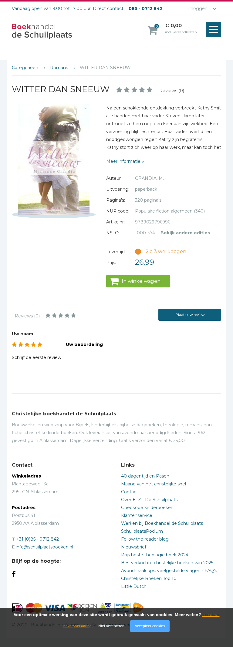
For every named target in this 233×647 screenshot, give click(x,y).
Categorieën (25, 67)
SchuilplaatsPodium (142, 531)
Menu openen (213, 29)
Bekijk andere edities (185, 233)
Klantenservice (136, 515)
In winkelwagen (141, 281)
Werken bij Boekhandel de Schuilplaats (162, 523)
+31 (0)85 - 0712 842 (37, 539)
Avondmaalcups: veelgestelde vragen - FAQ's (169, 570)
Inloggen (198, 8)
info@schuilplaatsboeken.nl (44, 547)
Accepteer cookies (150, 626)
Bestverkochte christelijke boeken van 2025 (167, 562)
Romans (59, 67)
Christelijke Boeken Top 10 (149, 578)
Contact (129, 491)
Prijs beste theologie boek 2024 (154, 555)
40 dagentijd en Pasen (145, 476)
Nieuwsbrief (133, 547)
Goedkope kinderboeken (147, 507)
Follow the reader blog (145, 539)
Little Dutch (134, 586)
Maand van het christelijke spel (153, 484)
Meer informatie (123, 161)
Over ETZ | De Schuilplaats (149, 499)
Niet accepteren (111, 626)
